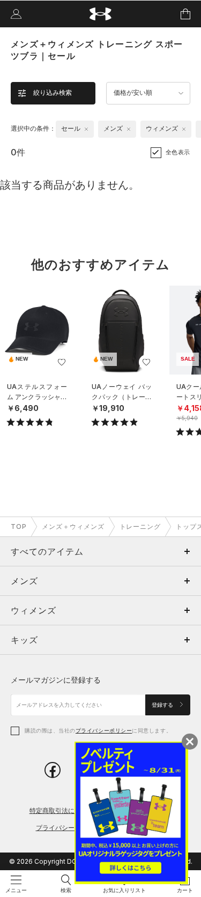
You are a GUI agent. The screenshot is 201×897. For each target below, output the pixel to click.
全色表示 (178, 152)
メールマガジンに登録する (56, 679)
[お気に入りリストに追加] (61, 362)
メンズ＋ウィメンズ (73, 526)
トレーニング (140, 526)
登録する (163, 705)
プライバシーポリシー (104, 730)
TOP (19, 526)
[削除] (86, 129)
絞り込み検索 (52, 92)
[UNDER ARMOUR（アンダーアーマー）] (100, 14)
